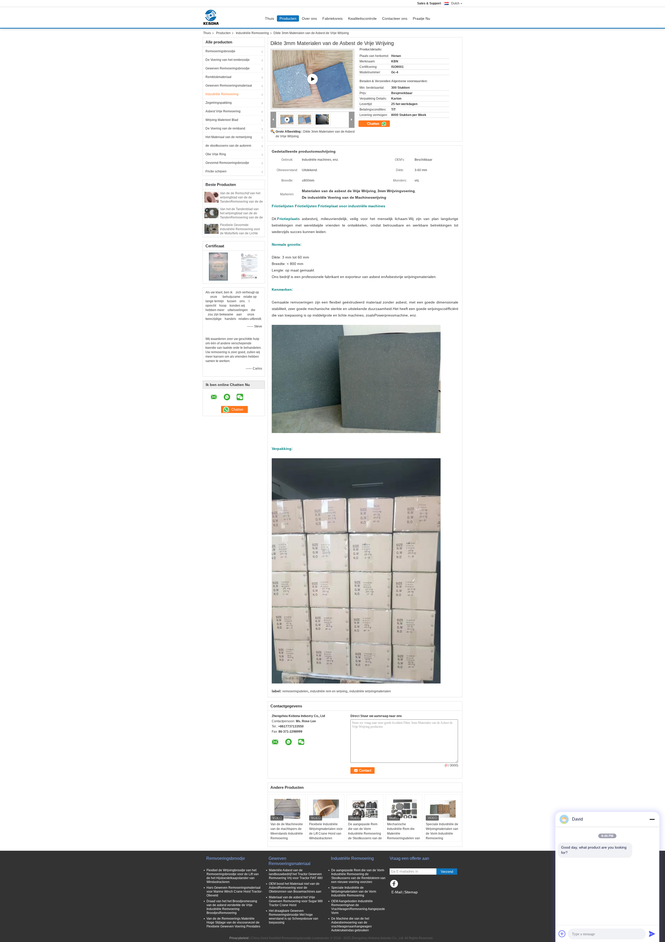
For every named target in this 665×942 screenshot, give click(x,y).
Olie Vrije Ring (215, 154)
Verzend (447, 872)
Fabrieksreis (332, 18)
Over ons (309, 18)
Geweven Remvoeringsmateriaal (228, 85)
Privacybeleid (239, 938)
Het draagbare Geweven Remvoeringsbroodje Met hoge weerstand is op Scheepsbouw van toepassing (293, 916)
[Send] (652, 933)
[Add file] (562, 933)
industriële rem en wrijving (328, 691)
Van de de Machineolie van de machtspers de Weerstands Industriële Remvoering (286, 831)
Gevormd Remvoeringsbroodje (227, 163)
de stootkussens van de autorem (228, 145)
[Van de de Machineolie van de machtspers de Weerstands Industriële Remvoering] (287, 809)
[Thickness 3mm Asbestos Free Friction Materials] (304, 119)
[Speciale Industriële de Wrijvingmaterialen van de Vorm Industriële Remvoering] (442, 809)
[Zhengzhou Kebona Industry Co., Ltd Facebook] (395, 885)
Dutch (455, 3)
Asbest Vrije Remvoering (223, 111)
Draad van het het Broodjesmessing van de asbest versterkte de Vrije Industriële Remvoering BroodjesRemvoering (232, 907)
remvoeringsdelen (295, 691)
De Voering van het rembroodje (227, 60)
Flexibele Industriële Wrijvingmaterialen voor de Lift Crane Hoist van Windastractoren (326, 831)
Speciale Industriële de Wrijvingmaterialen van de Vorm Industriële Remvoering (442, 831)
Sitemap (411, 892)
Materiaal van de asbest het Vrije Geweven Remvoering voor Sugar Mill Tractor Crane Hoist (296, 901)
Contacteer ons (394, 18)
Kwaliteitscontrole (362, 18)
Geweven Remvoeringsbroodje (227, 68)
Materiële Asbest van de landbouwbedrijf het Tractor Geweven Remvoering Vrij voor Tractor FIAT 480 (296, 874)
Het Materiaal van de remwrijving (228, 137)
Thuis (269, 18)
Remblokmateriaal (218, 77)
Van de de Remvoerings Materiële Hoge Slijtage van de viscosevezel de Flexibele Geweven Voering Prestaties (233, 922)
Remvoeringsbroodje (220, 51)
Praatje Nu (421, 18)
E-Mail (396, 892)
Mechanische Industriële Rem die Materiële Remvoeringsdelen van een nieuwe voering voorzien (403, 835)
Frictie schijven (216, 171)
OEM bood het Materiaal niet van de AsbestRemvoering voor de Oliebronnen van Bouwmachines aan (295, 887)
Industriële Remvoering (252, 33)
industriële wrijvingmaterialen (370, 691)
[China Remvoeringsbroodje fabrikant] (212, 17)
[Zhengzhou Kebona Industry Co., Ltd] (273, 119)
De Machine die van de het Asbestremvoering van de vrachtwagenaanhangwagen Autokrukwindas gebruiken (351, 924)
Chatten (373, 124)
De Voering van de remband (225, 128)
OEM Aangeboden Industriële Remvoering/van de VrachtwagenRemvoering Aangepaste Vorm (358, 907)
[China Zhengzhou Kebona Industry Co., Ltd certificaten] (218, 266)
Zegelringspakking (218, 103)
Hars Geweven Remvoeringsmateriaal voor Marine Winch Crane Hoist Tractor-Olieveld (234, 891)
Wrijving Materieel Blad (221, 120)
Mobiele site (401, 898)
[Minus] (652, 819)
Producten (288, 18)
